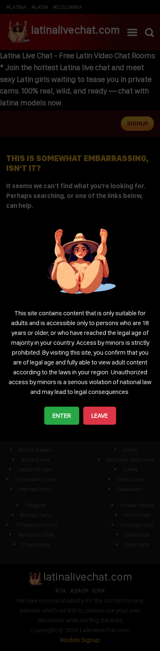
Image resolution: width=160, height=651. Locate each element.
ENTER (62, 415)
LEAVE (99, 415)
